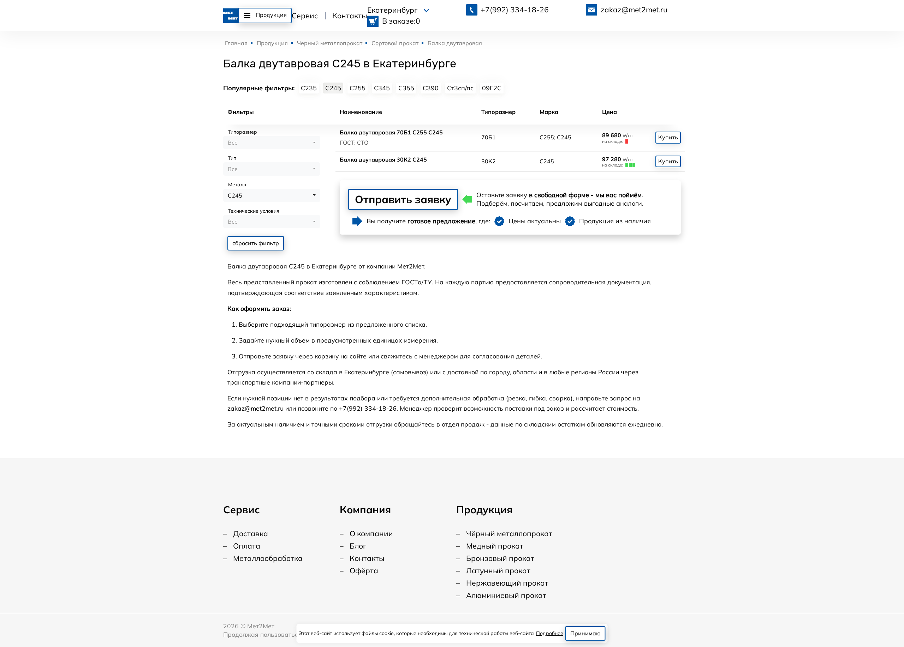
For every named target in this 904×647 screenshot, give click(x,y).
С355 (406, 88)
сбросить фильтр (255, 243)
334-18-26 (515, 9)
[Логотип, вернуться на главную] (230, 14)
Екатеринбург (393, 10)
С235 (309, 88)
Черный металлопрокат (329, 43)
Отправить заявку (403, 199)
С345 (382, 88)
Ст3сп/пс (460, 88)
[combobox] (271, 142)
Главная (236, 43)
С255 (357, 88)
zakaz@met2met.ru (634, 9)
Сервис (305, 15)
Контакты (349, 15)
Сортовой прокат (394, 43)
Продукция (272, 43)
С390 (431, 88)
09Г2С (491, 88)
